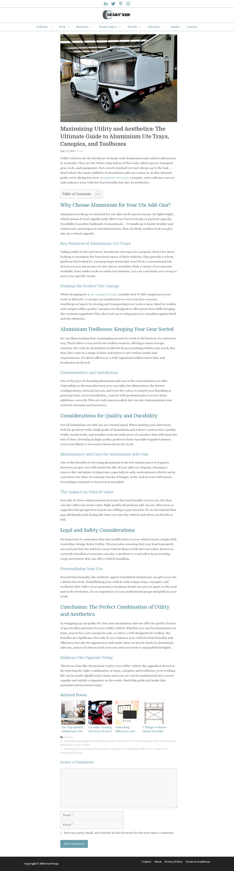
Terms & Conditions (198, 861)
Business (82, 27)
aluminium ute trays (114, 178)
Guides (175, 27)
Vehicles (42, 27)
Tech (62, 27)
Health (132, 27)
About (157, 861)
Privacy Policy (173, 861)
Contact (192, 27)
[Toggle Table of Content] (96, 194)
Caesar (79, 151)
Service (68, 737)
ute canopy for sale (103, 294)
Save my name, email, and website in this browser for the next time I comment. (119, 833)
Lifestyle (154, 27)
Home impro (108, 27)
